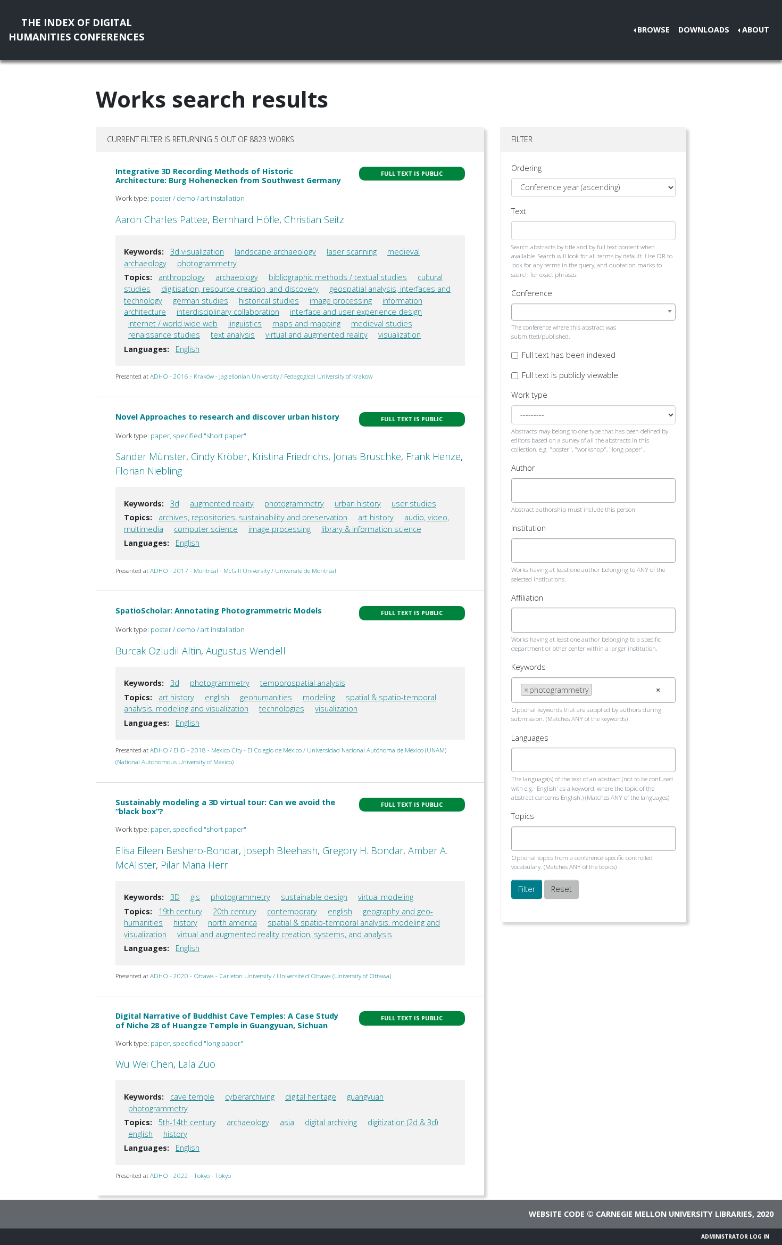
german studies (200, 301)
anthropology (182, 277)
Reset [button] (561, 889)
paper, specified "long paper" (197, 1043)
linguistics (245, 323)
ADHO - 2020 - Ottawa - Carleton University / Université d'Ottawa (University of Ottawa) (270, 976)
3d (174, 503)
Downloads (703, 29)
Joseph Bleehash (281, 850)
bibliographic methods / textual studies (338, 277)
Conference (531, 293)
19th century (180, 911)
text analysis (233, 335)
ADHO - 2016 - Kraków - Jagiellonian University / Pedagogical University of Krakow (261, 376)
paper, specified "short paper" (198, 435)
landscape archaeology (275, 252)
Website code (557, 1214)
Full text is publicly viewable (570, 375)
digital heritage (310, 1097)
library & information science (371, 529)
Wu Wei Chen (144, 1064)
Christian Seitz (314, 219)
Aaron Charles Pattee (161, 219)
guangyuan (365, 1097)
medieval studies (381, 323)
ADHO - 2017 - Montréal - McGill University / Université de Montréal (243, 571)
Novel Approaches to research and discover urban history (227, 417)
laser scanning (352, 252)
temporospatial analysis (302, 683)
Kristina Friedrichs (290, 456)
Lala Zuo (196, 1064)
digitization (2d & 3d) (403, 1122)
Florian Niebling (148, 470)
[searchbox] (524, 490)
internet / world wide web (173, 323)
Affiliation (527, 598)
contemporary (292, 911)
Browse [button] (653, 29)
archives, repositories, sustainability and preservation (253, 517)
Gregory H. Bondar (362, 850)
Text (518, 211)
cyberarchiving (249, 1097)
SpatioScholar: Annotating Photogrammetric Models (218, 610)
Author (523, 468)
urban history (358, 503)
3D (175, 897)
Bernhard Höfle (245, 219)
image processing (341, 301)
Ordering (526, 168)
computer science (206, 529)
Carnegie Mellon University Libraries (674, 1214)
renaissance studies (164, 335)
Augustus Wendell (246, 650)
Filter (526, 889)
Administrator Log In (735, 1236)
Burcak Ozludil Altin (158, 650)
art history (376, 517)
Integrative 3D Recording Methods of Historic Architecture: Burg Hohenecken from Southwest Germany (228, 175)
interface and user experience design (356, 312)
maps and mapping (306, 323)
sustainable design (314, 897)
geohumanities (266, 697)
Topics (522, 816)
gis (195, 897)
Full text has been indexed (568, 355)
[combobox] (593, 312)
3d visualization (197, 252)
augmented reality (222, 503)
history (185, 923)
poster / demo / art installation (198, 198)
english (217, 697)
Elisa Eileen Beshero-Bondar (177, 850)
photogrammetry (207, 263)
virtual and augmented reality (316, 335)
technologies (281, 708)
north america (232, 923)
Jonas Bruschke (367, 456)
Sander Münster (150, 456)
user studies (414, 503)
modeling (319, 697)
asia (287, 1122)
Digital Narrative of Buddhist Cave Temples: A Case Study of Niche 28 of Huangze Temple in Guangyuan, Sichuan (226, 1020)
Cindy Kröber (219, 456)
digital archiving (331, 1122)
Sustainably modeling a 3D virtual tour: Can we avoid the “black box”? (225, 806)
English (187, 349)
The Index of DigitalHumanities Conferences (76, 29)
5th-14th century (187, 1122)
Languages (529, 738)
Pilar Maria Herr (194, 864)
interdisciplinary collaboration (228, 312)
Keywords (528, 667)
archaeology (236, 277)
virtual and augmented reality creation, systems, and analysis (284, 934)
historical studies (269, 301)
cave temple (192, 1097)
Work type (529, 395)
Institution (528, 528)
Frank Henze (433, 456)
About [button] (755, 29)
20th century (234, 911)
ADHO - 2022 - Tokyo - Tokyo (190, 1176)
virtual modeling (385, 897)
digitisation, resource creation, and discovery (240, 289)
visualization (399, 335)
